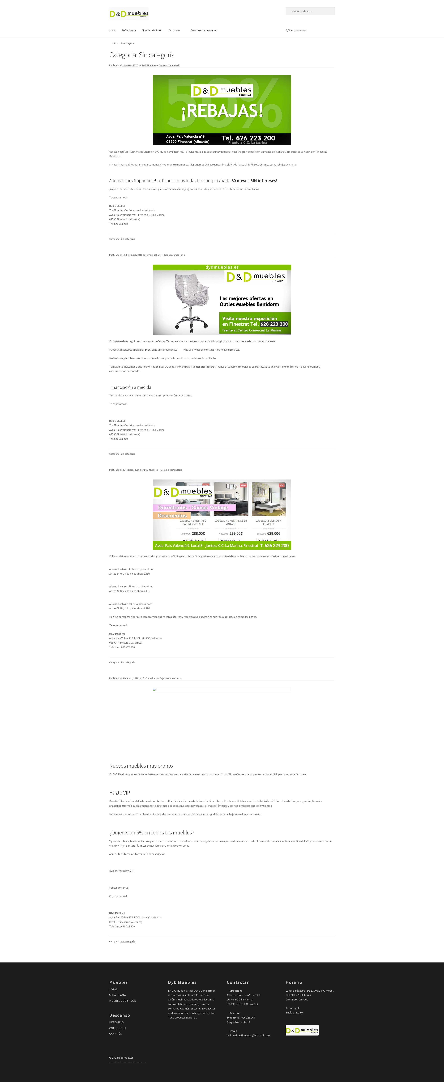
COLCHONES (117, 1028)
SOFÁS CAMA (117, 995)
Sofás (112, 30)
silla (180, 349)
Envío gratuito (294, 1012)
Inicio (115, 43)
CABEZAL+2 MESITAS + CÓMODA (128, 599)
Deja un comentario (169, 65)
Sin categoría (128, 238)
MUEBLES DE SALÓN (122, 1000)
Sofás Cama (129, 30)
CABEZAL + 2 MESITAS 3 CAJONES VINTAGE (134, 564)
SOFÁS (113, 989)
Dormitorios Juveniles (204, 30)
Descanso (174, 30)
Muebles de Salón (152, 30)
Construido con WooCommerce (127, 1062)
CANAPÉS (115, 1033)
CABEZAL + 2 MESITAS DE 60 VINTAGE (130, 582)
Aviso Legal (292, 1008)
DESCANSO (116, 1022)
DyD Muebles (149, 65)
